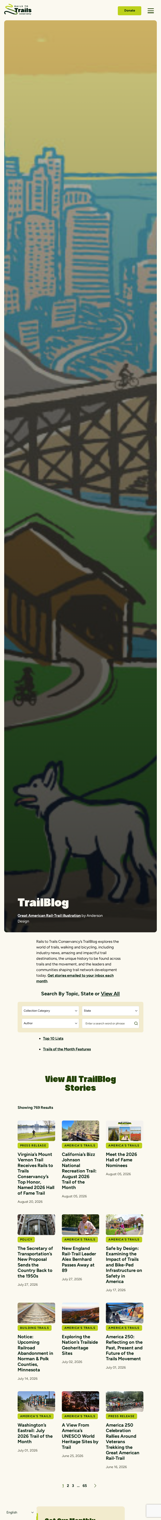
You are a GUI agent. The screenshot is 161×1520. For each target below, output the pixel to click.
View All (110, 994)
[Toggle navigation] (151, 10)
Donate (129, 10)
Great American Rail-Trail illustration (49, 915)
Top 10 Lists (53, 1038)
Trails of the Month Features (67, 1049)
